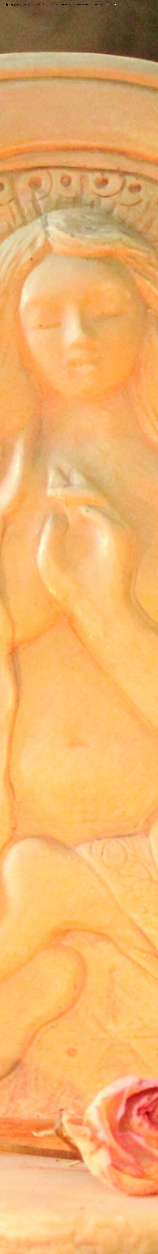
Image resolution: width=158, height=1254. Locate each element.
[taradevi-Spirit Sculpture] (13, 4)
